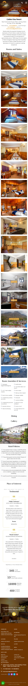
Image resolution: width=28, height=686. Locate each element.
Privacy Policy (4, 660)
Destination (4, 657)
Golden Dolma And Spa (6, 633)
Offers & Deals (4, 656)
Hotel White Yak (5, 631)
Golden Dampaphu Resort (7, 649)
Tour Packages (17, 656)
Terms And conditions (19, 657)
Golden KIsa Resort (5, 641)
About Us (3, 654)
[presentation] (3, 528)
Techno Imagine (16, 684)
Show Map (18, 23)
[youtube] (17, 674)
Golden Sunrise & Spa (19, 641)
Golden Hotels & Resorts (14, 682)
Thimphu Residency (5, 648)
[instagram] (12, 674)
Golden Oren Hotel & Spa (7, 634)
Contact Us (16, 654)
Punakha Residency (5, 646)
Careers (3, 659)
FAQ (15, 659)
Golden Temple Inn (18, 649)
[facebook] (9, 674)
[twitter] (14, 674)
